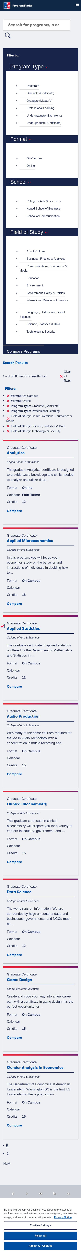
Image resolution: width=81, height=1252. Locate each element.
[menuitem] (43, 86)
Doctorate (33, 85)
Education (33, 278)
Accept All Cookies (40, 1245)
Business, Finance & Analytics (46, 258)
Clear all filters (67, 376)
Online (31, 165)
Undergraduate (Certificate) (44, 122)
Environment (35, 285)
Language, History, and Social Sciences (42, 314)
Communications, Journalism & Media (43, 268)
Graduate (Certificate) (40, 93)
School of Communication (43, 216)
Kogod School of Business (43, 208)
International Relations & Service (47, 300)
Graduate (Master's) (39, 100)
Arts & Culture (36, 251)
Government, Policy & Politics (46, 293)
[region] (40, 1225)
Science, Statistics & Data (43, 324)
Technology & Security (41, 331)
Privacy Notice (63, 1217)
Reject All (40, 1235)
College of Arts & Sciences (44, 201)
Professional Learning (40, 108)
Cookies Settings (40, 1225)
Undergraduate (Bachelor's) (44, 115)
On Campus (34, 158)
